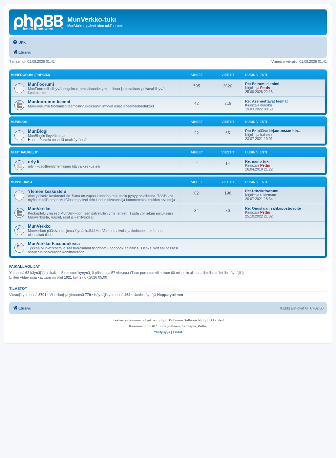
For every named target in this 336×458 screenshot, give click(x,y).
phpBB (164, 320)
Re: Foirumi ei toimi (262, 84)
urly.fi (33, 161)
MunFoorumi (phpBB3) (30, 75)
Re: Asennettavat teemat (266, 101)
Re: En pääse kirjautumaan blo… (273, 131)
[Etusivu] (39, 21)
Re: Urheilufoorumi (261, 191)
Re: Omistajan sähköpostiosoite (273, 208)
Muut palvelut (24, 152)
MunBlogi (20, 122)
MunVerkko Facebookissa (54, 243)
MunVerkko (21, 182)
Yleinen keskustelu (47, 191)
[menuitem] (19, 42)
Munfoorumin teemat (49, 101)
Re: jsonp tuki (257, 161)
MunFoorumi (41, 84)
